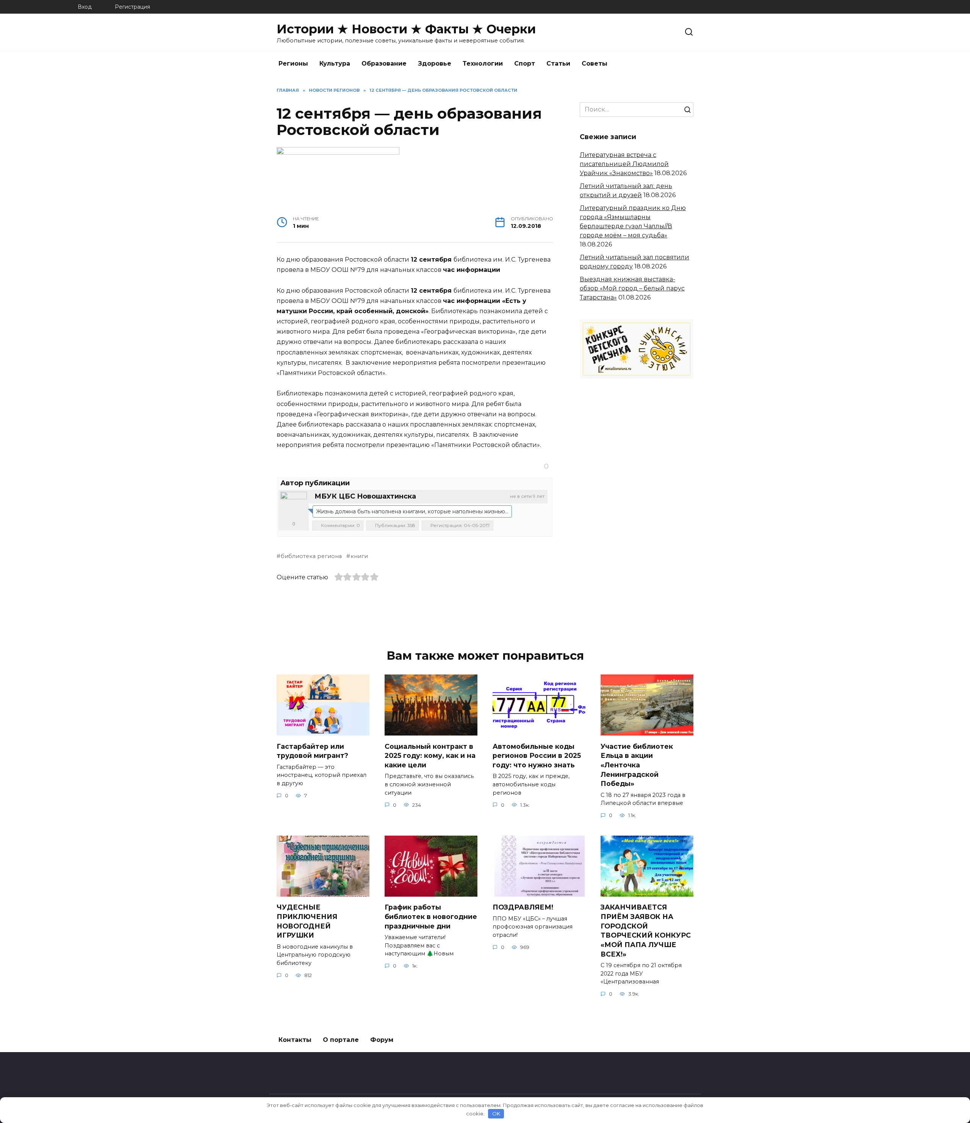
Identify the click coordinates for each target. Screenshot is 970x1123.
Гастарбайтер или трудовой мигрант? (312, 750)
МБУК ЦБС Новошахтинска (365, 496)
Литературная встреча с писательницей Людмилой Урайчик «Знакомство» (624, 164)
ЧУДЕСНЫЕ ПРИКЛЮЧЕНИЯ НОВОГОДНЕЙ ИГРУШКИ (307, 921)
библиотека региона (311, 556)
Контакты (294, 1039)
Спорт (524, 63)
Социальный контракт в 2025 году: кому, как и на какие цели (430, 755)
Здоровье (434, 63)
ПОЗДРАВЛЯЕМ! (523, 907)
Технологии (483, 63)
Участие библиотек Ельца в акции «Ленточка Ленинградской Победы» (637, 764)
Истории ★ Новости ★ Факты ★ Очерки (406, 29)
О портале (341, 1039)
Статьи (558, 63)
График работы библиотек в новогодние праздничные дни (431, 916)
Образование (384, 63)
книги (359, 556)
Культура (334, 63)
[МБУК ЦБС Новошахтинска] (293, 505)
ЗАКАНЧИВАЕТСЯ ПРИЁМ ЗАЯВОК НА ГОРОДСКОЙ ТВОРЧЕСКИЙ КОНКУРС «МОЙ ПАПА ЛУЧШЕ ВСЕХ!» (646, 930)
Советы (594, 63)
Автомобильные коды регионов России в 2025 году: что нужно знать (537, 755)
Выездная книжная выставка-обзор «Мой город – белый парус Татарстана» (632, 288)
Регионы (293, 63)
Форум (381, 1039)
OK (496, 1113)
